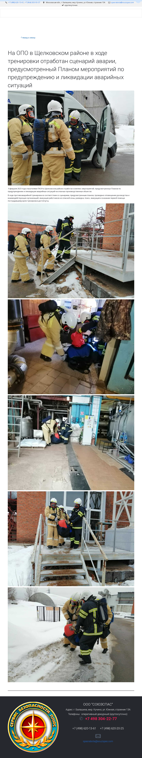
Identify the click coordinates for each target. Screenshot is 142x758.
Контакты (79, 13)
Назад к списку (28, 38)
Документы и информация (100, 13)
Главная (22, 13)
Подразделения (62, 13)
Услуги (34, 13)
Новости (46, 13)
